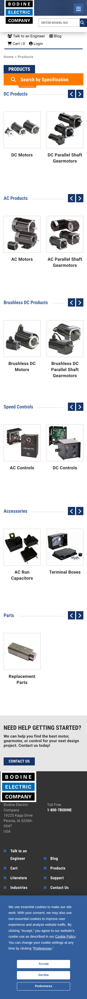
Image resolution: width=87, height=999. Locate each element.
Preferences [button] (42, 948)
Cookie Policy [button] (65, 936)
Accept (44, 964)
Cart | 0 (18, 43)
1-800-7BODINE (59, 810)
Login (38, 43)
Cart (14, 868)
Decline (43, 975)
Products (58, 868)
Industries (19, 887)
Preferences (43, 986)
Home (9, 57)
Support (57, 878)
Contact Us (19, 761)
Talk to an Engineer (28, 36)
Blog (57, 36)
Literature (18, 878)
